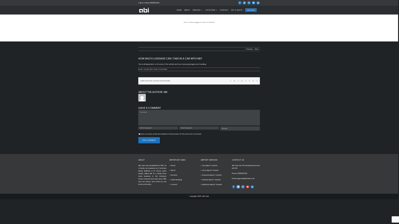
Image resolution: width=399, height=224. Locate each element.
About (173, 170)
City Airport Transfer (209, 165)
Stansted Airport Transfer (212, 175)
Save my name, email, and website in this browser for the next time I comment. (171, 134)
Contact (174, 184)
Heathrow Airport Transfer (212, 184)
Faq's (155, 69)
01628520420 (242, 173)
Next (256, 49)
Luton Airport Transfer (210, 170)
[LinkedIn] (252, 187)
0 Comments (163, 69)
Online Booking (176, 180)
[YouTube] (247, 187)
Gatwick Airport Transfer (211, 180)
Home (173, 165)
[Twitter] (238, 187)
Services (174, 175)
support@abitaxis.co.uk (245, 178)
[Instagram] (243, 187)
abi (141, 69)
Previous (249, 49)
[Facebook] (233, 187)
